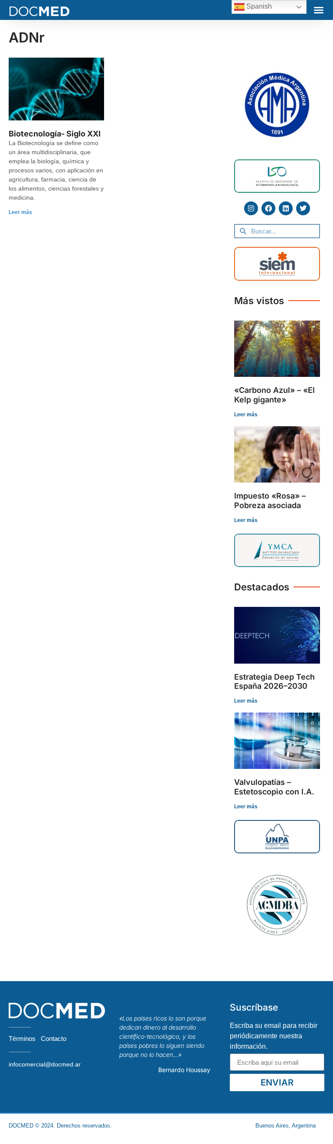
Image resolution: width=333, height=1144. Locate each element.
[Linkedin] (286, 208)
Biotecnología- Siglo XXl (55, 133)
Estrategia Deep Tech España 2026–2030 (274, 681)
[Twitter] (303, 208)
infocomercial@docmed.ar (45, 1064)
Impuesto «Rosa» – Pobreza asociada (270, 500)
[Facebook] (268, 208)
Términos (22, 1038)
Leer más (20, 212)
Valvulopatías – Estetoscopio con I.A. (274, 787)
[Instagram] (251, 208)
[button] (318, 10)
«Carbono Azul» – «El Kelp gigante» (274, 395)
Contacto (53, 1038)
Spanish (258, 6)
